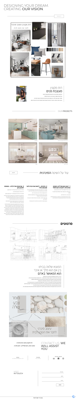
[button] (66, 129)
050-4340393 (38, 358)
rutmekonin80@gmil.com (17, 358)
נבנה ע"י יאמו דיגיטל (38, 398)
